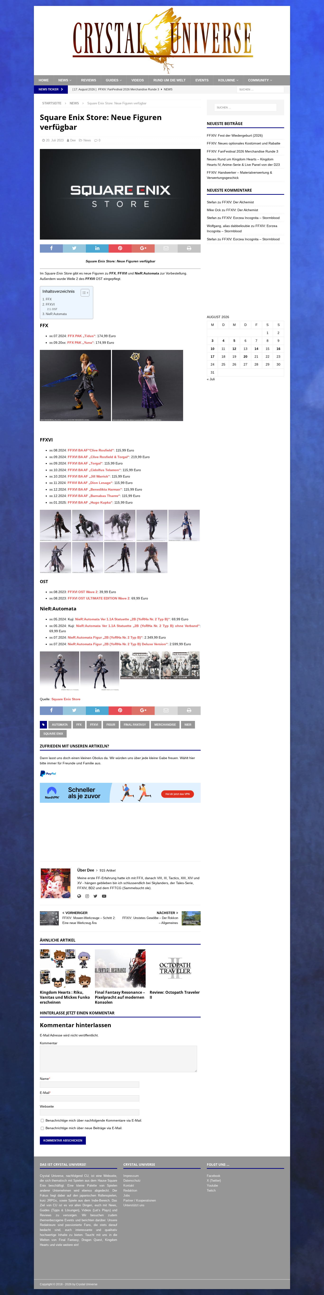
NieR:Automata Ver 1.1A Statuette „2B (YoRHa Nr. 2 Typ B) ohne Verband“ (138, 626)
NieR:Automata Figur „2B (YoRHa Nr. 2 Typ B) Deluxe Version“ (118, 644)
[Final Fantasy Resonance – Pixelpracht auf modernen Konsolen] (120, 968)
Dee (73, 140)
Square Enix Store (65, 699)
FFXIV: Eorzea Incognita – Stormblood (251, 218)
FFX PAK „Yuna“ (80, 342)
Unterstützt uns (133, 1205)
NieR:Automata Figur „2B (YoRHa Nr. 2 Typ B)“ (105, 637)
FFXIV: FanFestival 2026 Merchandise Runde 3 (242, 151)
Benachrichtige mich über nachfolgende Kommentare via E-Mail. (94, 1120)
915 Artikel (108, 870)
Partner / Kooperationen (139, 1200)
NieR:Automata (56, 314)
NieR (188, 724)
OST (54, 309)
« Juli (211, 379)
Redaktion (130, 1190)
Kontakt (128, 1185)
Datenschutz (132, 1180)
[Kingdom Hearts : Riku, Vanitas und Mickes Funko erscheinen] (65, 968)
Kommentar (48, 1043)
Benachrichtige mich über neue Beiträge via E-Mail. (84, 1128)
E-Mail (44, 1093)
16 (278, 349)
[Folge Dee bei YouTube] (102, 896)
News (63, 80)
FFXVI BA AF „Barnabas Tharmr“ (94, 496)
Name (44, 1079)
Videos (137, 80)
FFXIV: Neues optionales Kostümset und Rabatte (243, 143)
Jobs (126, 1195)
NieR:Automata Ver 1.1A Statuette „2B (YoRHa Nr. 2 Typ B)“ (122, 619)
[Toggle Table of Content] (82, 293)
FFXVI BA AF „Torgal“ (85, 463)
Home (44, 80)
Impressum (131, 1176)
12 (234, 349)
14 (256, 349)
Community (258, 80)
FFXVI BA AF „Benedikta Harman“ (95, 489)
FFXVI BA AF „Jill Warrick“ (89, 476)
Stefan (212, 202)
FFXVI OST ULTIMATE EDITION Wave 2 (99, 598)
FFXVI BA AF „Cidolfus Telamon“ (94, 470)
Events (201, 80)
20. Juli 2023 (55, 140)
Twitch (211, 1190)
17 (212, 356)
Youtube (212, 1185)
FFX (49, 299)
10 (212, 349)
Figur (110, 724)
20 (245, 356)
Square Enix (53, 733)
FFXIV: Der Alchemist (238, 202)
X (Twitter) (214, 1180)
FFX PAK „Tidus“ (81, 336)
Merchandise (165, 724)
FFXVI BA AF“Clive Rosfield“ (91, 450)
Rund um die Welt (169, 80)
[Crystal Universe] (162, 72)
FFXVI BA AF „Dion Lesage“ (90, 483)
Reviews (88, 80)
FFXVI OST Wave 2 (82, 592)
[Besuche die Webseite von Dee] (79, 896)
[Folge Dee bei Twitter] (93, 896)
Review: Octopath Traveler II (175, 995)
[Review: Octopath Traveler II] (175, 968)
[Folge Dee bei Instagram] (85, 896)
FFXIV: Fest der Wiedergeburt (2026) (235, 135)
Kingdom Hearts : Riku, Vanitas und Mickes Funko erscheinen (65, 997)
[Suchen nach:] (260, 89)
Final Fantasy (135, 724)
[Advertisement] (120, 834)
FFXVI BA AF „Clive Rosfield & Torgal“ (98, 457)
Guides (112, 80)
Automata (60, 724)
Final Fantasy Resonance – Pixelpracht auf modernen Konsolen (120, 997)
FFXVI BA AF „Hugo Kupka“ (90, 502)
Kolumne (226, 80)
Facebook (213, 1176)
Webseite (47, 1106)
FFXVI (50, 304)
